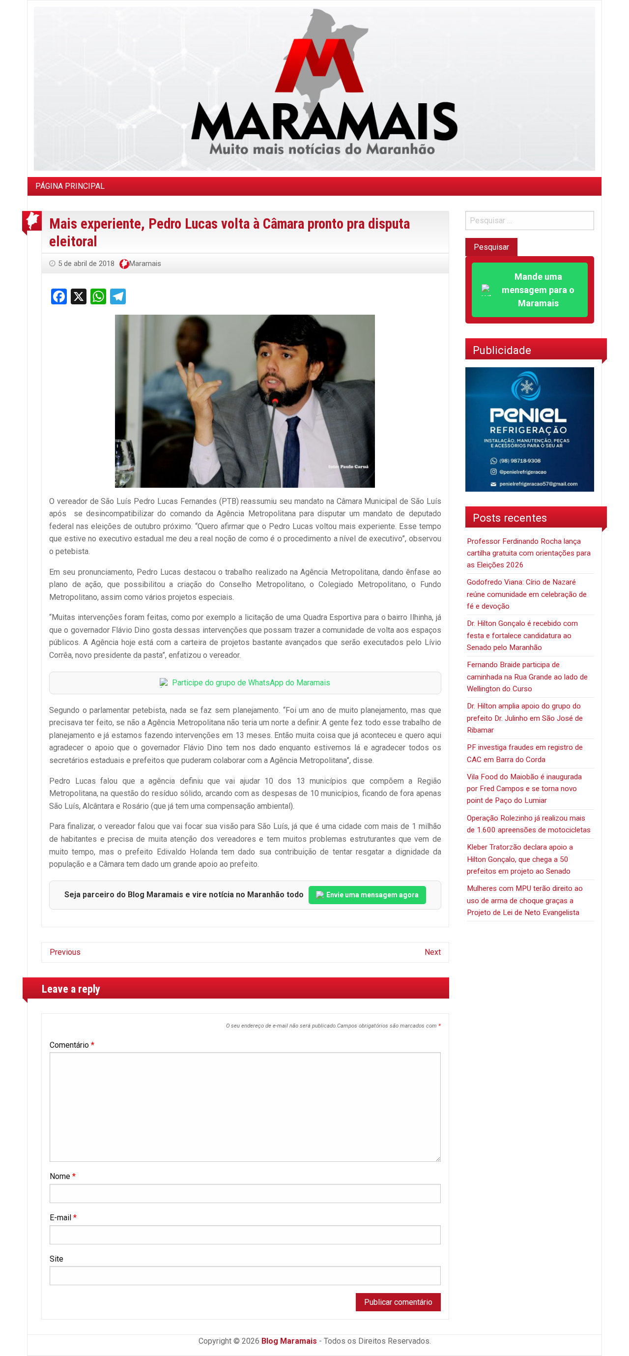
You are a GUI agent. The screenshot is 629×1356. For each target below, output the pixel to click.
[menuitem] (70, 186)
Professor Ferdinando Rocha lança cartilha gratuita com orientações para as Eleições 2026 (529, 553)
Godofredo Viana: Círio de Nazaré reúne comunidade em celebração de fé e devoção (527, 594)
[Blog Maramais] (314, 88)
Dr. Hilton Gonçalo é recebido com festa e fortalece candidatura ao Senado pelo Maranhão (522, 635)
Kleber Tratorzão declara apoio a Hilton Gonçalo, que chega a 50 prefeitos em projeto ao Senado (520, 859)
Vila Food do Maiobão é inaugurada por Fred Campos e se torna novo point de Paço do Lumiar (524, 788)
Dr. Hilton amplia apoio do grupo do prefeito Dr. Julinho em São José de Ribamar (525, 718)
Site (56, 1259)
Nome (63, 1176)
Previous (65, 952)
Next (433, 952)
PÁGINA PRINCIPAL (70, 186)
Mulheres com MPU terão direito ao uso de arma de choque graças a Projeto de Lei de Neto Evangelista (525, 900)
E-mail (63, 1217)
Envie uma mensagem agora (372, 895)
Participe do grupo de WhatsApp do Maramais (251, 682)
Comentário (72, 1045)
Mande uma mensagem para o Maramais (538, 289)
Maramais (145, 263)
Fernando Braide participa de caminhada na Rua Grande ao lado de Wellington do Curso (527, 676)
